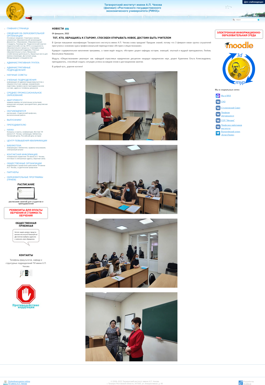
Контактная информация (22, 154)
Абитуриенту (15, 100)
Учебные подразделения (21, 80)
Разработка (249, 383)
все (66, 29)
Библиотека (14, 145)
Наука (10, 129)
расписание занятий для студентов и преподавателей (26, 194)
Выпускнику (14, 120)
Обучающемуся (16, 111)
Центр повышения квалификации (27, 140)
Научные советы (17, 75)
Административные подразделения (19, 68)
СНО (223, 102)
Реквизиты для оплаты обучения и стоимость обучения (25, 213)
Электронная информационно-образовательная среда (239, 34)
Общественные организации (24, 163)
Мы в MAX (226, 96)
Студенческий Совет (230, 108)
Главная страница (18, 28)
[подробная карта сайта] (5, 382)
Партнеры (13, 172)
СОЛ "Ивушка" (228, 120)
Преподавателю (16, 125)
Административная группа (23, 62)
